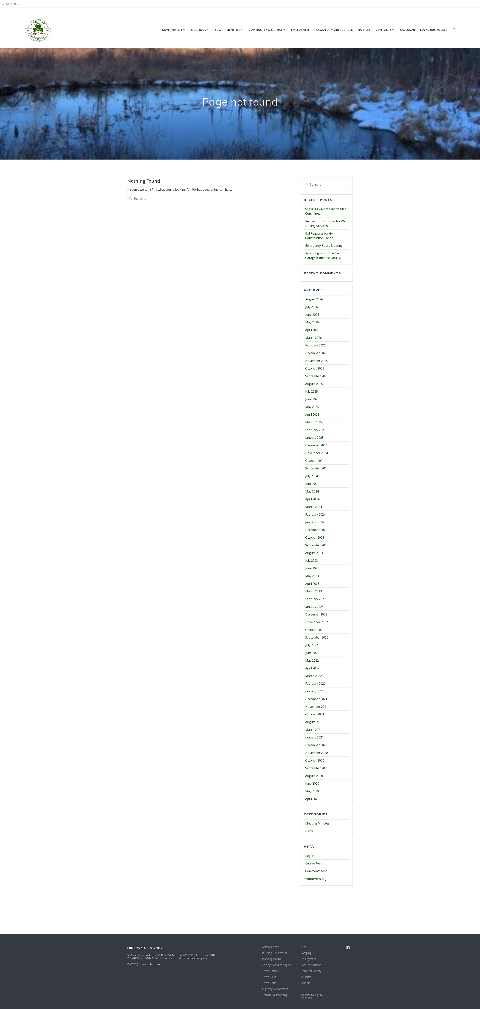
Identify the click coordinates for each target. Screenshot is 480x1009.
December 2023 (316, 530)
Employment (308, 959)
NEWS (304, 947)
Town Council (270, 971)
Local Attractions (311, 965)
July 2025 (311, 391)
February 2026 (315, 345)
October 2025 (314, 368)
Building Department (274, 953)
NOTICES (364, 29)
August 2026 (314, 299)
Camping (306, 953)
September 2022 (316, 637)
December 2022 (316, 614)
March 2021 (313, 730)
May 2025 (312, 407)
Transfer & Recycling (274, 995)
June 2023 (312, 568)
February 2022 (315, 683)
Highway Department (275, 989)
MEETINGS (198, 29)
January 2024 (314, 522)
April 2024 (312, 499)
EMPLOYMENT (301, 29)
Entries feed (313, 863)
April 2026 (312, 330)
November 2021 (316, 707)
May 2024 (312, 491)
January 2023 (314, 607)
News (309, 831)
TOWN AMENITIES (227, 29)
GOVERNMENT (172, 29)
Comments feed (316, 871)
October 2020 (314, 760)
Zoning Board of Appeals (277, 965)
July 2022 (311, 645)
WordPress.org (315, 879)
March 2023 (313, 591)
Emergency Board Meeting (324, 246)
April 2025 (312, 414)
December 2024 (316, 445)
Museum (306, 977)
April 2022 (312, 668)
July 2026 (311, 307)
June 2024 (312, 484)
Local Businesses (433, 29)
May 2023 (312, 576)
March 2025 (313, 422)
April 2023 (312, 584)
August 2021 (314, 722)
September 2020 (316, 768)
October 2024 (314, 461)
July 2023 (311, 560)
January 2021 (314, 737)
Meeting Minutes (317, 823)
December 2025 (316, 353)
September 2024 (316, 468)
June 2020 (312, 783)
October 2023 (314, 537)
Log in (309, 856)
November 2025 (316, 361)
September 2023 (316, 545)
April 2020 (312, 799)
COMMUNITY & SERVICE (266, 29)
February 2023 (315, 599)
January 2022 (314, 691)
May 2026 (312, 322)
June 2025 (312, 399)
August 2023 (314, 553)
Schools (305, 983)
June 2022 (312, 653)
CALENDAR (407, 29)
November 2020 (316, 753)
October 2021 (314, 714)
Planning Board (271, 959)
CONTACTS (384, 29)
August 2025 (314, 384)
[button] (454, 30)
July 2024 (311, 476)
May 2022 (312, 660)
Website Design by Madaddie (312, 996)
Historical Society (311, 971)
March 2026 (313, 338)
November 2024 (316, 453)
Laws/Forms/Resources (334, 29)
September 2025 (316, 376)
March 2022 (313, 676)
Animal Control (271, 947)
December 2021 (316, 699)
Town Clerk (269, 977)
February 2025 (315, 430)
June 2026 (312, 315)
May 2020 (312, 791)
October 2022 (314, 630)
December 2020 (316, 745)
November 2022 (316, 622)
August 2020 (314, 776)
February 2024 (315, 514)
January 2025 (314, 438)
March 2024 (313, 507)
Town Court (269, 983)
